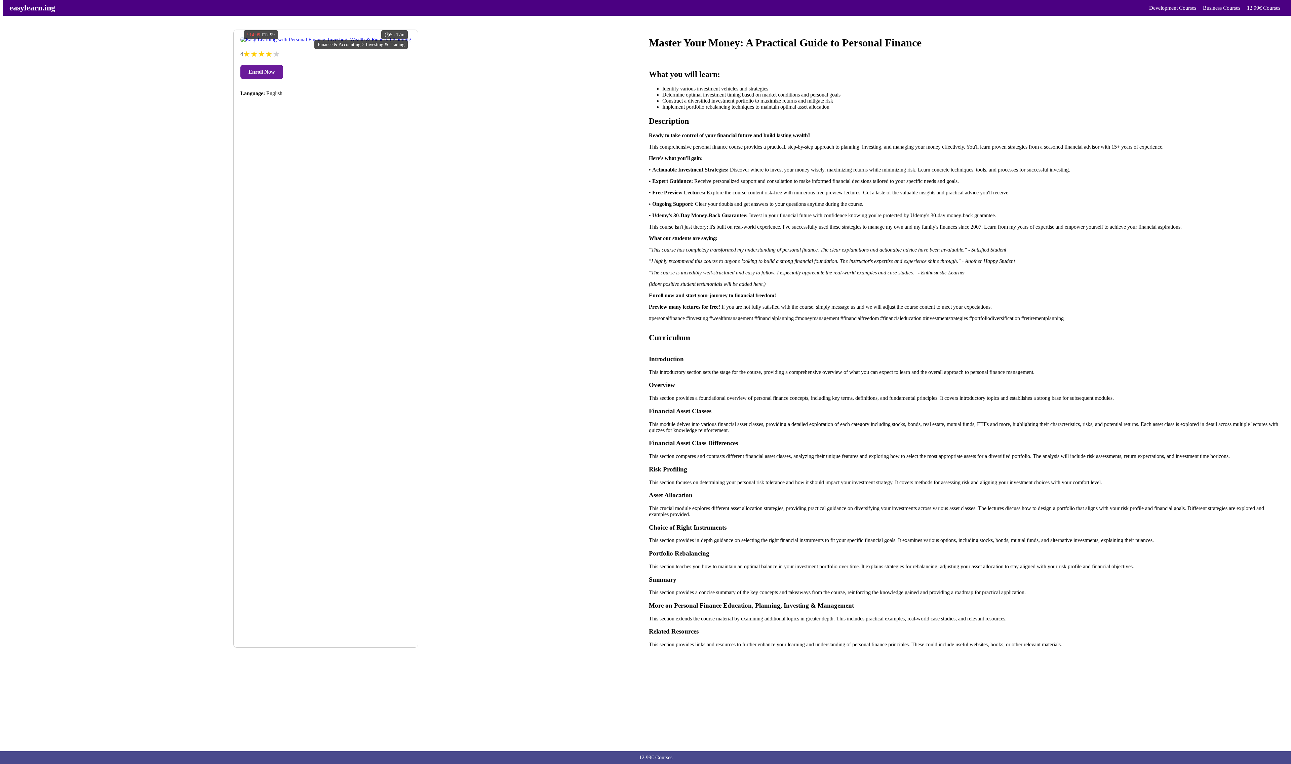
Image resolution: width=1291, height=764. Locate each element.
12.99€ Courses (1263, 8)
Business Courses (1221, 8)
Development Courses (1172, 8)
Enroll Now (261, 72)
